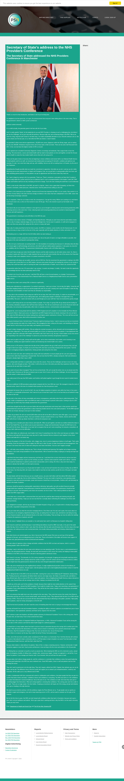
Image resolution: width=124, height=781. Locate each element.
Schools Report (40, 739)
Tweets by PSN (97, 742)
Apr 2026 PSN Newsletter (12, 740)
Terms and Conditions (71, 739)
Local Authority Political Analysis (44, 733)
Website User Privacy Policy (72, 736)
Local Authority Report (42, 736)
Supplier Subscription (99, 736)
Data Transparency (70, 733)
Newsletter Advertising (11, 748)
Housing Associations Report (43, 745)
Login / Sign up (110, 17)
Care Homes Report (41, 742)
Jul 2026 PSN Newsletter (12, 733)
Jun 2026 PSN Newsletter (12, 735)
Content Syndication (11, 750)
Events (95, 17)
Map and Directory (46, 17)
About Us (96, 733)
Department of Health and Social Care (20, 706)
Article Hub (81, 17)
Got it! (115, 3)
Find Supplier (65, 17)
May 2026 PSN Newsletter (12, 738)
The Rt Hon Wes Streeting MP (42, 706)
